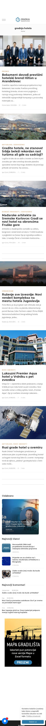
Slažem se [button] (33, 722)
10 (19, 243)
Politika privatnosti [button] (33, 716)
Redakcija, (5, 322)
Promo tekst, (6, 105)
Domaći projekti (11, 212)
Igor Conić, (5, 172)
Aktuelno (7, 145)
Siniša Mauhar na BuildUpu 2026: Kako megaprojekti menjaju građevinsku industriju (20, 524)
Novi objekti (9, 370)
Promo (5, 71)
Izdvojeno (19, 145)
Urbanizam (7, 291)
